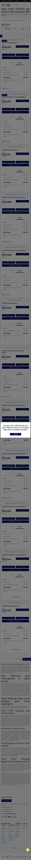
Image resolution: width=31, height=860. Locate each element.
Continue (15, 434)
